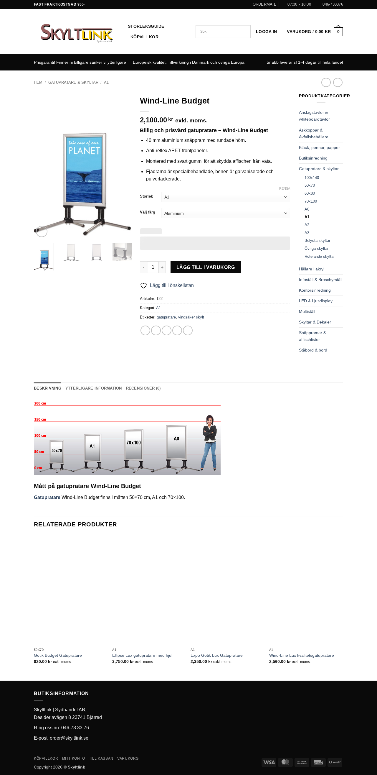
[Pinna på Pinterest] (177, 330)
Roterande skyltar (320, 256)
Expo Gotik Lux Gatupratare (217, 655)
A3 (307, 233)
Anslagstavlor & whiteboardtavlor (314, 115)
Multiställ (307, 311)
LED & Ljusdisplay (316, 300)
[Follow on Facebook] (188, 4)
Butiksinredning (313, 158)
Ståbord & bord (313, 350)
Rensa (284, 188)
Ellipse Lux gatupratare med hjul (142, 655)
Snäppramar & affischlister (312, 336)
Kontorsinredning (315, 290)
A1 (106, 82)
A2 (307, 225)
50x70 (310, 185)
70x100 (311, 201)
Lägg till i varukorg (205, 267)
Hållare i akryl (311, 269)
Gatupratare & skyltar (73, 82)
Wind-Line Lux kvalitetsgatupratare (301, 655)
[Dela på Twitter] (156, 330)
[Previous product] (337, 82)
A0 (307, 209)
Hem (38, 82)
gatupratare (166, 317)
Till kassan (101, 758)
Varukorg (128, 758)
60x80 (310, 193)
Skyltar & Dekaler (315, 322)
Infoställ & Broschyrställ (320, 279)
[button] (266, 31)
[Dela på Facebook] (145, 330)
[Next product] (325, 82)
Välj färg (147, 212)
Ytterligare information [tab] (93, 388)
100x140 (312, 177)
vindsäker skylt (191, 317)
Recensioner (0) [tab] (143, 388)
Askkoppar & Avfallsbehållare (313, 133)
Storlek (146, 196)
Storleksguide (146, 26)
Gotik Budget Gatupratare (58, 655)
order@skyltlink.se (69, 737)
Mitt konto (73, 758)
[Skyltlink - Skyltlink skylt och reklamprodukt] (76, 32)
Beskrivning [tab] (47, 388)
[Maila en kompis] (166, 330)
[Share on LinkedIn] (188, 330)
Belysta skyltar (317, 240)
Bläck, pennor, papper (319, 147)
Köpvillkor (144, 37)
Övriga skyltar (316, 248)
